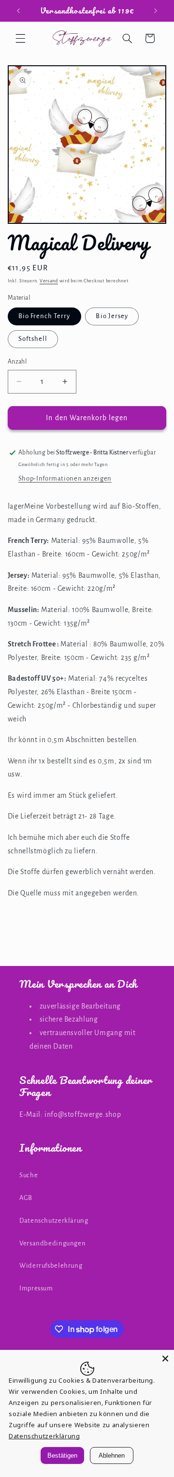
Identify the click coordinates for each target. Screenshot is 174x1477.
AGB (25, 1197)
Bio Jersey (112, 316)
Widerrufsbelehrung (50, 1265)
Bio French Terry (44, 316)
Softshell (32, 338)
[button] (20, 38)
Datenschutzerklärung (53, 1220)
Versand (49, 280)
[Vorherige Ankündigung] (18, 10)
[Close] (165, 1358)
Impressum (36, 1288)
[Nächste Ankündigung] (155, 10)
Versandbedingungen (52, 1243)
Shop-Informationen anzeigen (65, 478)
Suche (28, 1175)
